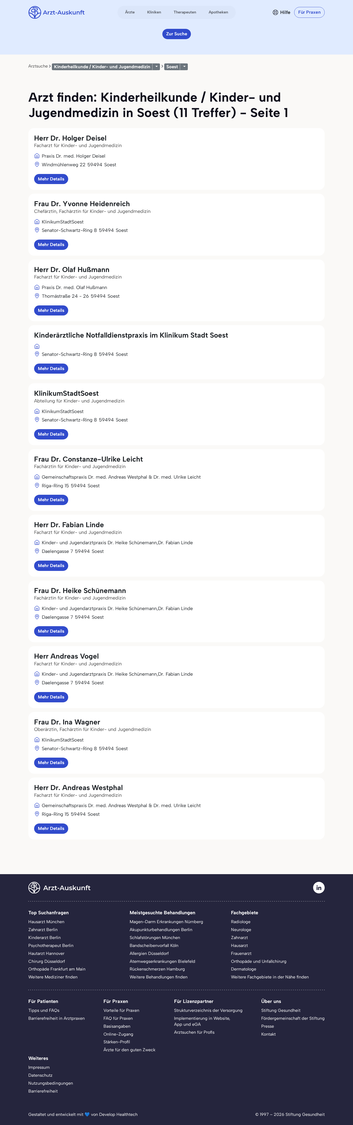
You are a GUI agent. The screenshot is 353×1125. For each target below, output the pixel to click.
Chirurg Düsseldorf (46, 961)
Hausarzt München (46, 921)
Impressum (39, 1067)
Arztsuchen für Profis (194, 1032)
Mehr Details (51, 179)
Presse (267, 1026)
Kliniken (154, 12)
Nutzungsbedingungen (50, 1083)
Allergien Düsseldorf (149, 953)
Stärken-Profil (116, 1041)
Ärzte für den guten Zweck (129, 1049)
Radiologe (240, 921)
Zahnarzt (239, 937)
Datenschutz (40, 1075)
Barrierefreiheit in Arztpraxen (56, 1018)
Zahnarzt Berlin (43, 929)
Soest (172, 66)
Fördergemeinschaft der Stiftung (293, 1018)
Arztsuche (38, 65)
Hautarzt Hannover (46, 953)
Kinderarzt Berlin (44, 937)
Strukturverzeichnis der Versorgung (208, 1010)
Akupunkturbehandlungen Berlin (161, 929)
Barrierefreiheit (43, 1091)
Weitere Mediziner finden (53, 976)
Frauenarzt (241, 953)
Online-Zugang (118, 1034)
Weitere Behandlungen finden (159, 976)
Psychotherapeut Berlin (50, 945)
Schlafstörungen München (155, 937)
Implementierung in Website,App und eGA (202, 1021)
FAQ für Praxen (118, 1018)
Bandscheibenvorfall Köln (154, 945)
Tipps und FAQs (43, 1010)
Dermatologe (243, 968)
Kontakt (268, 1034)
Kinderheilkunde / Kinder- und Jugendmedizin (102, 66)
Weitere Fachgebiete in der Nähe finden (270, 976)
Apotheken (218, 12)
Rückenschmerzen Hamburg (157, 968)
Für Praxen (309, 12)
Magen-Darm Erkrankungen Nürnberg (166, 921)
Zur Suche (176, 34)
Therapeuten (185, 12)
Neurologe (241, 929)
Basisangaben (116, 1026)
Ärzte (130, 12)
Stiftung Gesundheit (280, 1010)
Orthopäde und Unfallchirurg (258, 961)
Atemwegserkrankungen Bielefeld (162, 961)
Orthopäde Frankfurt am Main (56, 968)
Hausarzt (239, 945)
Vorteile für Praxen (121, 1010)
